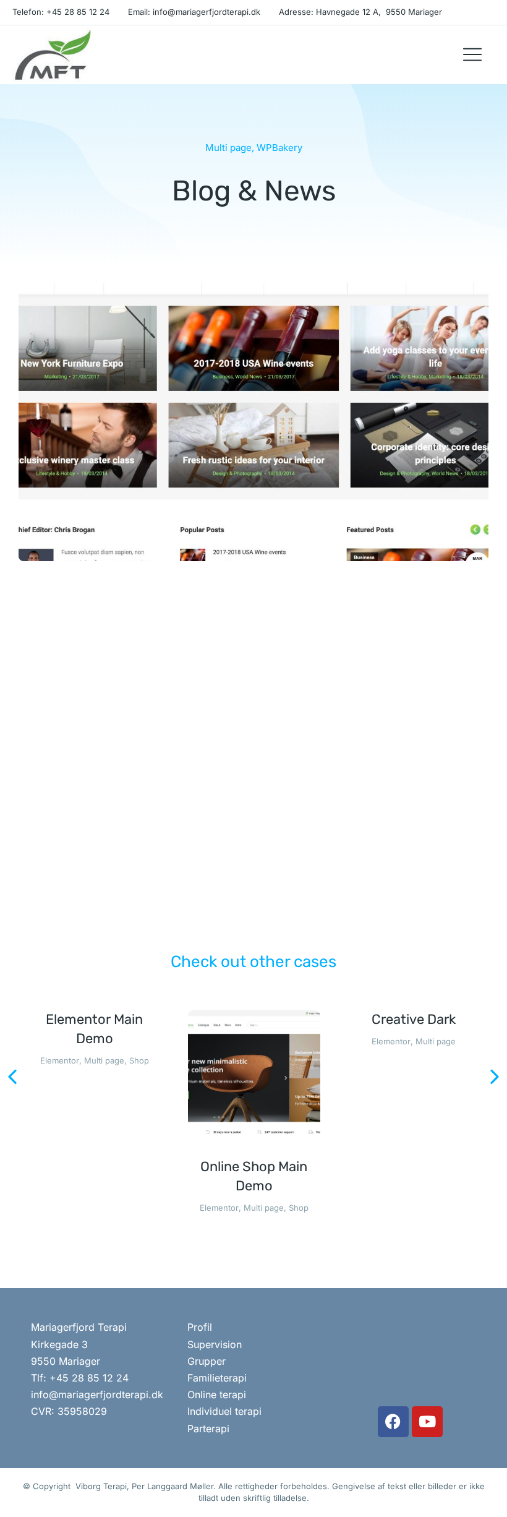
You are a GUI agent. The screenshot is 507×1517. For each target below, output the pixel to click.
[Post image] (254, 1076)
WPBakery (279, 147)
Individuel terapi (224, 1411)
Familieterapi (217, 1378)
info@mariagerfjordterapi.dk (97, 1394)
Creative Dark (414, 1019)
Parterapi (208, 1428)
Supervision (214, 1344)
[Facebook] (393, 1421)
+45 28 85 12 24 (89, 1378)
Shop (139, 1060)
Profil (199, 1327)
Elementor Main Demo (94, 1029)
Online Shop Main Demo (253, 1176)
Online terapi (216, 1394)
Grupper (206, 1361)
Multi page (228, 147)
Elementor (59, 1060)
